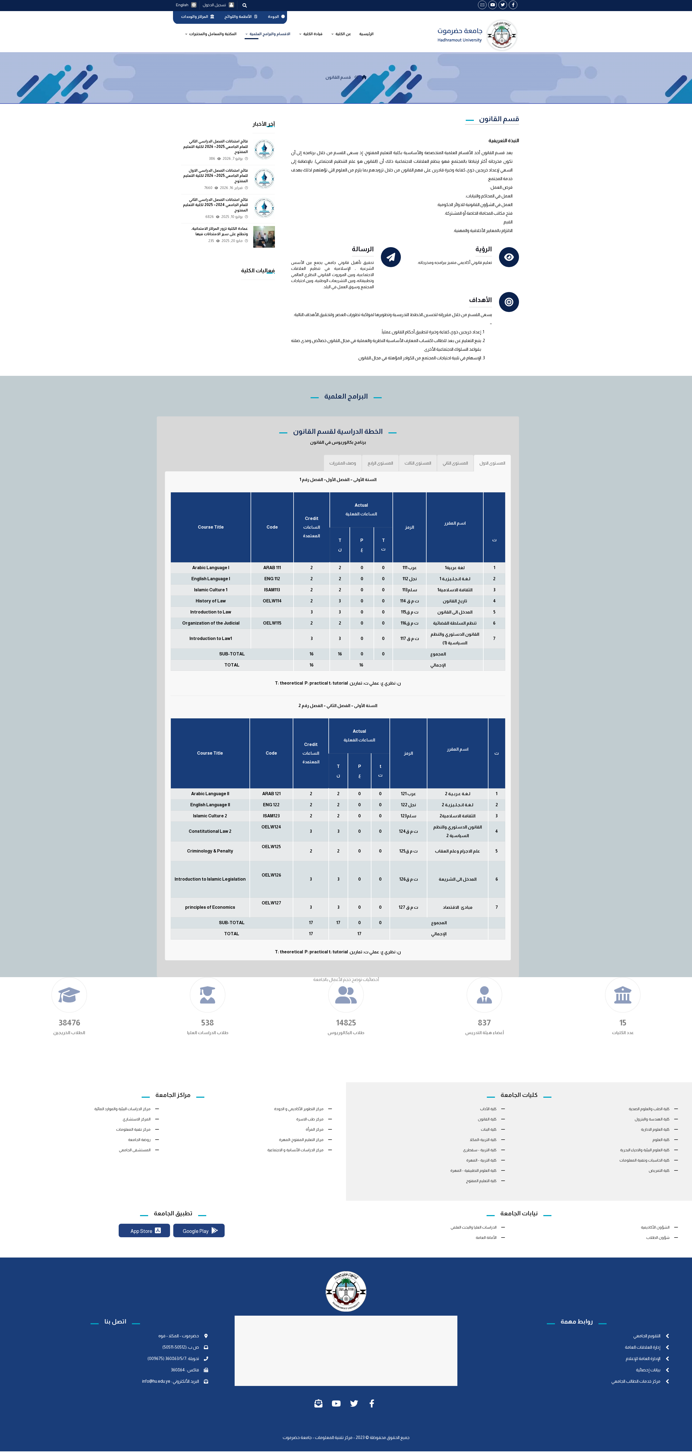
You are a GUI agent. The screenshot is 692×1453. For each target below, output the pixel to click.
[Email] (482, 5)
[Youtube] (492, 5)
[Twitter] (502, 5)
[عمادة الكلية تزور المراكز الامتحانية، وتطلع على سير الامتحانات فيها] (264, 237)
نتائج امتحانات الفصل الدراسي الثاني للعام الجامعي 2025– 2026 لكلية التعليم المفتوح (215, 146)
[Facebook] (513, 5)
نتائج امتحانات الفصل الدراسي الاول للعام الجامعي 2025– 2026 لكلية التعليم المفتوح (215, 175)
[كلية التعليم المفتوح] (364, 77)
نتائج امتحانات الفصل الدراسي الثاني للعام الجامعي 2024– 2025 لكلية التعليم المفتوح (215, 204)
